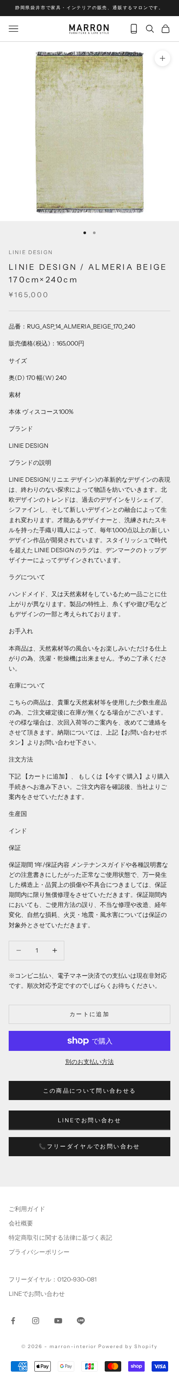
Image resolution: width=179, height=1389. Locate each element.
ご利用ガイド (27, 1209)
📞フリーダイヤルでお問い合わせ (89, 1146)
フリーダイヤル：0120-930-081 (52, 1279)
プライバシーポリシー (39, 1252)
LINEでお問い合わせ (89, 1120)
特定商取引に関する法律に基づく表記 (60, 1237)
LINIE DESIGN (31, 252)
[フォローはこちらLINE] (80, 1320)
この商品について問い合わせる (89, 1090)
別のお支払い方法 (89, 1062)
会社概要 (21, 1223)
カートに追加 (89, 1013)
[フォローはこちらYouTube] (58, 1320)
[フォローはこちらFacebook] (13, 1320)
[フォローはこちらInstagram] (35, 1320)
